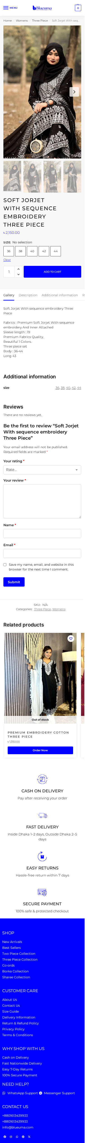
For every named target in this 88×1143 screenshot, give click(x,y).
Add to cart (52, 271)
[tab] (8, 294)
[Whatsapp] (16, 1136)
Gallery (8, 295)
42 (44, 251)
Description (28, 295)
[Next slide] (74, 92)
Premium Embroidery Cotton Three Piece (38, 734)
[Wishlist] (70, 638)
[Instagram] (10, 1136)
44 (56, 251)
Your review (14, 480)
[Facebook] (4, 1136)
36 (8, 251)
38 (20, 251)
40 (32, 251)
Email (9, 545)
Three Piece (40, 20)
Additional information (60, 295)
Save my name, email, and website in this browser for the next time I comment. (41, 567)
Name (9, 525)
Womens (22, 20)
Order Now (40, 750)
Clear (7, 260)
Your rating (13, 461)
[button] (77, 8)
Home (7, 20)
